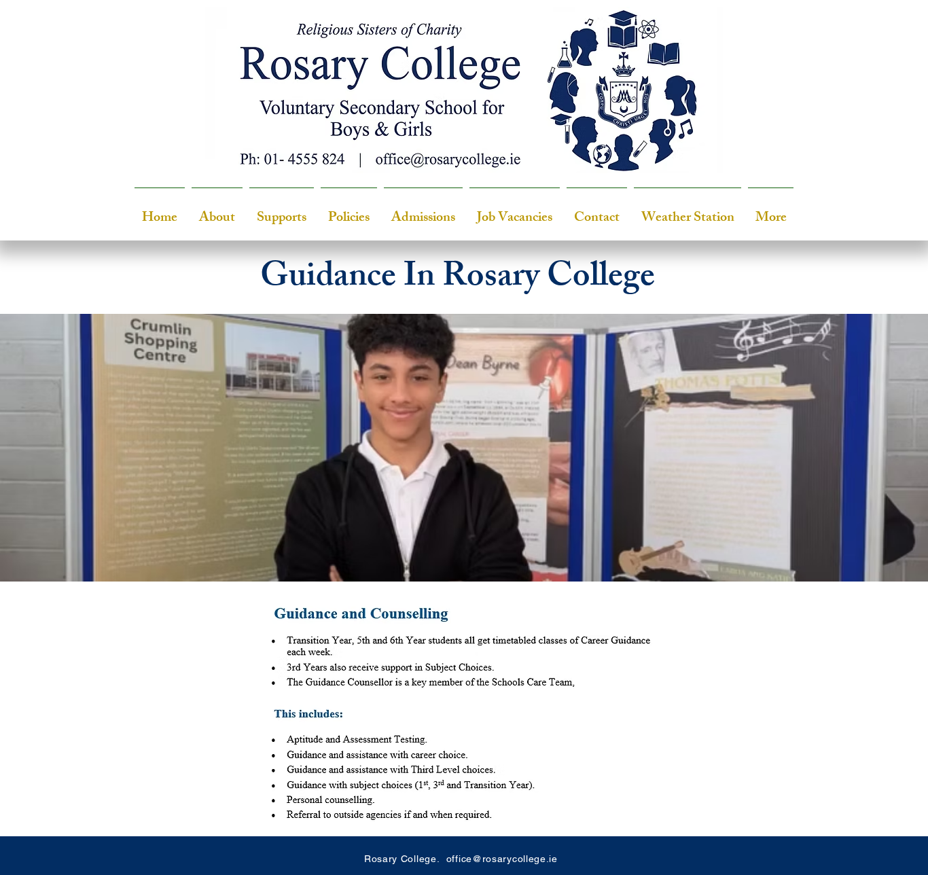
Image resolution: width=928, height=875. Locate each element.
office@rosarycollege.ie (502, 858)
